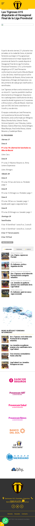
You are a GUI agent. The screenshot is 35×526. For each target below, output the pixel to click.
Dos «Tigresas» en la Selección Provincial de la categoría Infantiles (21, 275)
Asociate (17, 514)
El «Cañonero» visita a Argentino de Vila (18, 265)
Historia (10, 514)
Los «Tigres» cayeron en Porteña (19, 256)
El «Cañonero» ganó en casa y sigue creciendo (21, 293)
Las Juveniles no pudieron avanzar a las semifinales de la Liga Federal (21, 285)
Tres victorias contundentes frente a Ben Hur (20, 355)
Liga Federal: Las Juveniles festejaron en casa (19, 363)
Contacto (25, 514)
